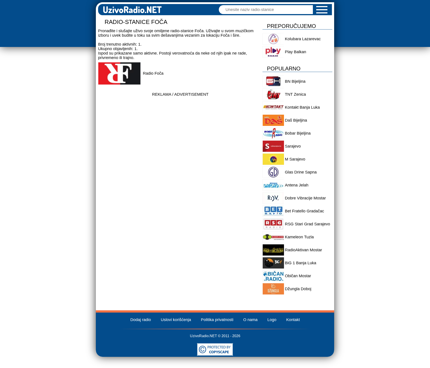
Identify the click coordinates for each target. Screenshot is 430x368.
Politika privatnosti (217, 319)
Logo (271, 319)
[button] (321, 9)
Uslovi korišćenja (176, 319)
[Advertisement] (180, 130)
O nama (250, 319)
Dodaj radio (140, 319)
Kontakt (293, 319)
